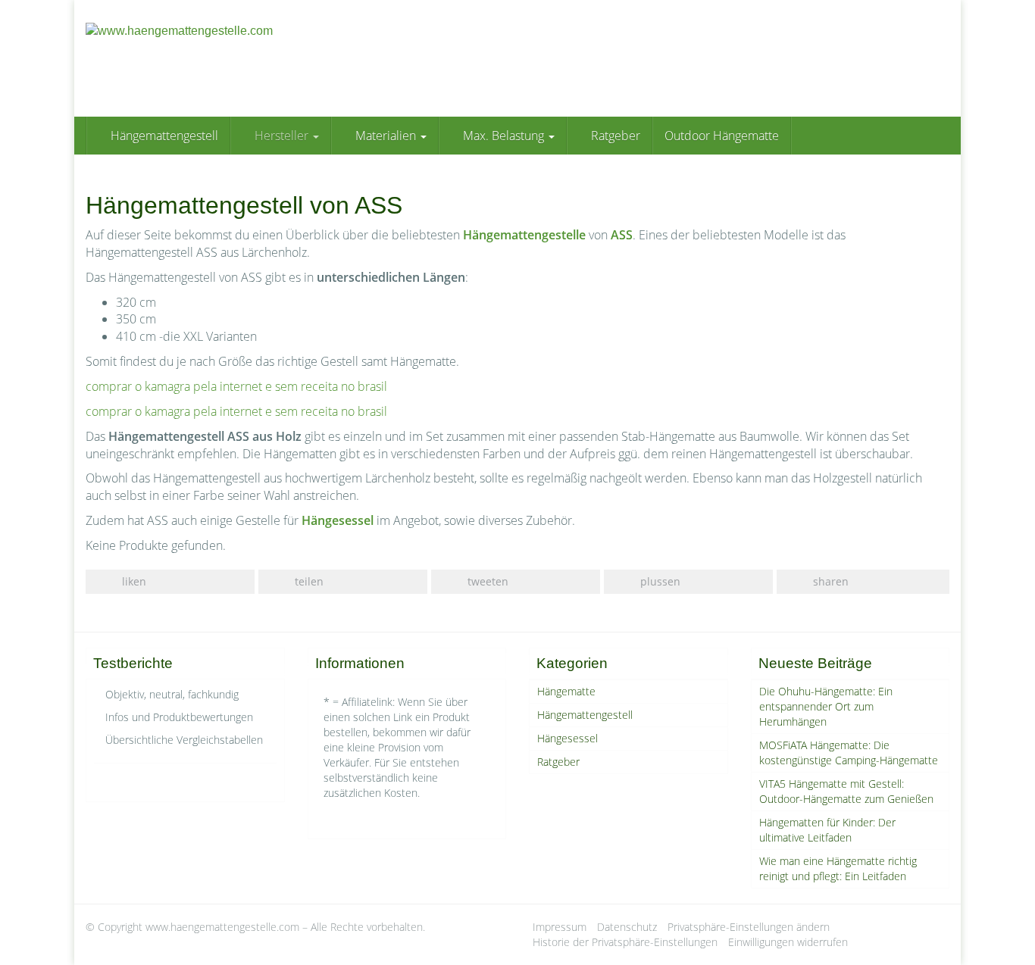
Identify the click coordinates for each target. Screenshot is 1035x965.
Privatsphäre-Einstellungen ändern (749, 927)
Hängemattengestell (163, 135)
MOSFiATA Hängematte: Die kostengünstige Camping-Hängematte (848, 752)
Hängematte (566, 691)
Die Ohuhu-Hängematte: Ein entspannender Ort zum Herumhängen (826, 706)
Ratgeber (614, 135)
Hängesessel (567, 738)
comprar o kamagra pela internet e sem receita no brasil (236, 386)
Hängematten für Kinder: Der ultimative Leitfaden (827, 830)
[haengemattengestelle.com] (222, 58)
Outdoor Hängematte (721, 135)
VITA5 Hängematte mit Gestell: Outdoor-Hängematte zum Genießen (846, 791)
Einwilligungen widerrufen (788, 942)
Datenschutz (627, 927)
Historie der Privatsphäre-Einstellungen (625, 942)
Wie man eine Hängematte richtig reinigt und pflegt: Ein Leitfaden (838, 868)
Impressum (559, 927)
